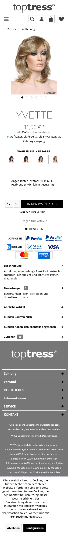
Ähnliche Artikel (14, 307)
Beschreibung (13, 265)
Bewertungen (12, 288)
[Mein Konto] (41, 19)
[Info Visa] (53, 247)
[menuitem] (3, 19)
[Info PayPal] (34, 239)
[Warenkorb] (51, 19)
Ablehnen (13, 528)
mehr (14, 278)
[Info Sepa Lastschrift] (34, 247)
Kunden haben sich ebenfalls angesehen (30, 327)
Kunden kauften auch (18, 317)
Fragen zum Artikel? (34, 221)
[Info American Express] (43, 255)
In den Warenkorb (41, 204)
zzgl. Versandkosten (40, 132)
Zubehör (13, 337)
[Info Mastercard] (24, 255)
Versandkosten (16, 429)
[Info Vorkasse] (14, 239)
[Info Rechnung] (14, 247)
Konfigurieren (35, 528)
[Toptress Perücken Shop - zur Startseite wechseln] (34, 8)
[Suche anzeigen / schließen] (32, 19)
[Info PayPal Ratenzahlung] (53, 239)
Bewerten (36, 229)
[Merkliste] (61, 19)
